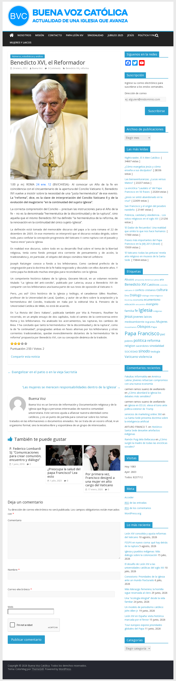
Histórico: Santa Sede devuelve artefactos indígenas (143, 430)
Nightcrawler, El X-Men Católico (142, 157)
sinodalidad (157, 346)
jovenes (138, 317)
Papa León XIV (74, 35)
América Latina (152, 279)
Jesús (130, 35)
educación (130, 304)
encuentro (140, 304)
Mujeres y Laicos (20, 42)
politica (140, 340)
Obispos (144, 326)
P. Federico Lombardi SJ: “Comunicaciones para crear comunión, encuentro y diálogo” (25, 454)
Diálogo (135, 295)
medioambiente (134, 321)
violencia (145, 356)
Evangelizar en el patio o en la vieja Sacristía (42, 372)
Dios (127, 295)
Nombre (14, 569)
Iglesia (145, 310)
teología (155, 351)
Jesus (129, 316)
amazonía (139, 279)
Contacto (55, 35)
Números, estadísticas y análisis (27, 56)
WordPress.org (133, 513)
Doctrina (129, 300)
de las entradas (136, 502)
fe (136, 310)
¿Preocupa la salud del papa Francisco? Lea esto (63, 473)
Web (10, 607)
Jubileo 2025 (115, 35)
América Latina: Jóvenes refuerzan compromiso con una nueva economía (146, 380)
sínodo (144, 351)
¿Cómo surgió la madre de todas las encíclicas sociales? (146, 443)
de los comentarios (138, 508)
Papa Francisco (142, 333)
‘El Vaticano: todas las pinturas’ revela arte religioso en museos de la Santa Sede (145, 256)
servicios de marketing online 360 (143, 414)
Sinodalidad (95, 35)
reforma (85, 68)
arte (162, 279)
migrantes (150, 321)
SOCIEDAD (131, 351)
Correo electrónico (20, 589)
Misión (39, 35)
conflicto (139, 290)
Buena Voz (37, 68)
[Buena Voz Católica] (11, 35)
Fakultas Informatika (136, 376)
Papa (154, 327)
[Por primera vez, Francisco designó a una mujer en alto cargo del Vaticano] (102, 447)
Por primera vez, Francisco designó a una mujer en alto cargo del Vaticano (100, 479)
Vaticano (131, 356)
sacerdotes (142, 345)
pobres (129, 340)
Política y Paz (147, 35)
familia (129, 311)
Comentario (14, 520)
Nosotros (24, 35)
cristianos (150, 290)
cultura (162, 289)
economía (138, 299)
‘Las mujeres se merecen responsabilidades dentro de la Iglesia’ (71, 387)
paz (162, 334)
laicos (148, 317)
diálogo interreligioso (152, 295)
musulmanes (130, 327)
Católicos (153, 285)
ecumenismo (152, 299)
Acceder (129, 497)
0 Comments (54, 68)
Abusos (129, 279)
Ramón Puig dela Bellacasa (140, 439)
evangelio (152, 304)
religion (130, 346)
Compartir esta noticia (25, 356)
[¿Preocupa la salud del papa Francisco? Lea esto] (64, 447)
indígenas (157, 311)
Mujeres (161, 322)
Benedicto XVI (72, 68)
